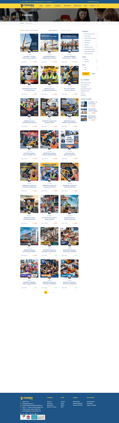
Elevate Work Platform (89, 51)
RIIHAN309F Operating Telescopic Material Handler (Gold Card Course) (49, 154)
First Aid (86, 45)
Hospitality (86, 42)
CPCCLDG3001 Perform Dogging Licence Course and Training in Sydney (49, 57)
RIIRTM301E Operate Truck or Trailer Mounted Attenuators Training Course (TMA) (29, 89)
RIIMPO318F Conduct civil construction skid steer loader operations (69, 186)
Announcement (90, 401)
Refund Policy (76, 401)
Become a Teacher (51, 407)
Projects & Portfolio (78, 405)
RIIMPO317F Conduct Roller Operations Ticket (49, 121)
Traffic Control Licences (90, 38)
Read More (29, 43)
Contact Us (49, 1)
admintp (49, 248)
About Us (49, 401)
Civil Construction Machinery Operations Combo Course (69, 154)
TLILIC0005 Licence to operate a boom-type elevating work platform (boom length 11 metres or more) (69, 218)
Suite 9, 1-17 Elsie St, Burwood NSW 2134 (32, 407)
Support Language (91, 405)
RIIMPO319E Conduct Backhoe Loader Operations (69, 121)
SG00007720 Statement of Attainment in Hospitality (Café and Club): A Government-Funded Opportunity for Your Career (69, 283)
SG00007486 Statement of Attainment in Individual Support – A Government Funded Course (69, 250)
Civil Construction (88, 53)
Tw (23, 413)
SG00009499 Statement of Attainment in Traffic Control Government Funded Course (49, 250)
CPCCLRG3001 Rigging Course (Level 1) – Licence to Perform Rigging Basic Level (69, 57)
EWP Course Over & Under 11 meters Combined (49, 218)
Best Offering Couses (89, 34)
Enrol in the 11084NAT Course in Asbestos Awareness (69, 89)
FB (32, 413)
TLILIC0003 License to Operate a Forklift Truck (29, 153)
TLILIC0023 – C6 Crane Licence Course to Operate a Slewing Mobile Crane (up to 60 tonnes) (29, 57)
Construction (87, 40)
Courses (48, 5)
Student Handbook (77, 403)
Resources (67, 5)
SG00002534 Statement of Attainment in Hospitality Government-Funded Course (49, 283)
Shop (85, 5)
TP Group (29, 54)
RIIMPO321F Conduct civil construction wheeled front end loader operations (29, 186)
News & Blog (77, 5)
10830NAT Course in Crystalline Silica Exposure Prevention (29, 121)
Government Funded (89, 49)
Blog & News (50, 405)
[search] (78, 30)
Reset (93, 73)
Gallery (62, 405)
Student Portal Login (94, 1)
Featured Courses (88, 47)
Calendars (57, 5)
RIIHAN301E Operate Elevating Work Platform (29, 250)
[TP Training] (32, 417)
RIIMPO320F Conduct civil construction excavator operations (49, 186)
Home (40, 5)
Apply (85, 73)
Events (62, 403)
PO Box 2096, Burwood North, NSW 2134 (32, 405)
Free (85, 67)
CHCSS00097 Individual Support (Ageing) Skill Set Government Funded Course (29, 283)
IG (27, 413)
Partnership (90, 403)
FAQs (62, 407)
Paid (85, 69)
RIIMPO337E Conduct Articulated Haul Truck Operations (29, 218)
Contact (92, 5)
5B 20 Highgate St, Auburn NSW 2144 (31, 411)
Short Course (87, 36)
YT (37, 413)
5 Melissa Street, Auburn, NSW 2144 (31, 409)
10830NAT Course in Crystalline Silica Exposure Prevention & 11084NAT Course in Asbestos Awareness (49, 89)
